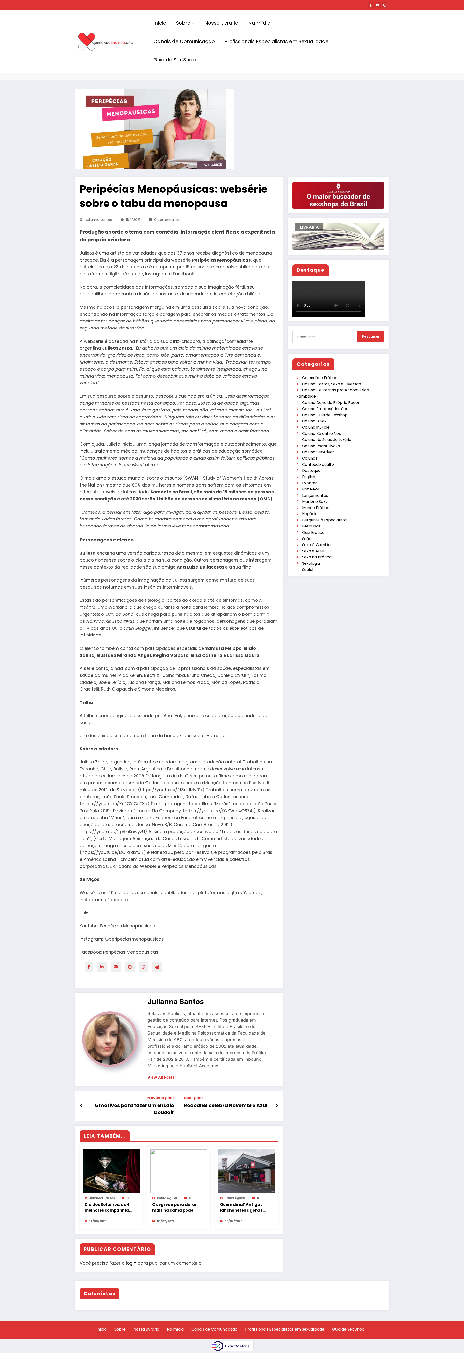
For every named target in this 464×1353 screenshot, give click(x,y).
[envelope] (116, 967)
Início (159, 23)
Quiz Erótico (313, 532)
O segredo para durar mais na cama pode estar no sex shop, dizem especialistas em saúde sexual (174, 1207)
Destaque (311, 470)
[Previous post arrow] (81, 1106)
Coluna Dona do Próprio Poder (331, 402)
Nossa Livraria (221, 23)
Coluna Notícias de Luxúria (326, 439)
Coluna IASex (314, 421)
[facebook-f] (371, 5)
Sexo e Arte (313, 551)
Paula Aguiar (167, 1198)
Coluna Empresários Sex (325, 408)
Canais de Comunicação (184, 41)
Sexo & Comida (316, 545)
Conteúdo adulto (318, 464)
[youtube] (378, 5)
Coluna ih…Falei (316, 427)
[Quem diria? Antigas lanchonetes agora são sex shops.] (246, 1171)
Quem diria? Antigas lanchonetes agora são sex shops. (244, 1207)
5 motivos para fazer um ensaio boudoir (134, 1109)
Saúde (308, 538)
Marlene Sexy (314, 501)
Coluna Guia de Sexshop (325, 415)
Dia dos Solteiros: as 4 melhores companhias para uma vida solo (108, 1207)
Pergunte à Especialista (324, 520)
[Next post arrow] (276, 1106)
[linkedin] (102, 967)
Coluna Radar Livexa (321, 446)
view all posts (160, 1077)
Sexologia (311, 563)
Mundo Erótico (315, 508)
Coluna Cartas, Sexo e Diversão (331, 384)
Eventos (309, 483)
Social (307, 569)
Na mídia (259, 23)
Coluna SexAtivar (318, 452)
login (131, 1263)
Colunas (309, 458)
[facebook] (89, 967)
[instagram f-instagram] (384, 5)
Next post (193, 1098)
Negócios (310, 514)
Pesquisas (311, 526)
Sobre (183, 23)
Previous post (160, 1098)
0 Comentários (167, 219)
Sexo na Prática (317, 557)
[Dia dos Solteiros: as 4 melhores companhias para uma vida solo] (111, 1171)
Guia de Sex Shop (174, 59)
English (308, 477)
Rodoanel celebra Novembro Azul (225, 1105)
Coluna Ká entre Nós (321, 433)
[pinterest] (130, 967)
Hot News (311, 489)
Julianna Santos (98, 219)
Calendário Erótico (319, 377)
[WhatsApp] (143, 967)
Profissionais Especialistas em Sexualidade (277, 41)
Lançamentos (315, 495)
